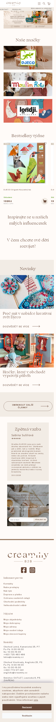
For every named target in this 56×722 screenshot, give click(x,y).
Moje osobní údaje (13, 630)
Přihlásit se (40, 519)
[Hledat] (44, 3)
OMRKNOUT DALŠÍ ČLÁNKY (22, 406)
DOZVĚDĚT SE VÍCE (16, 326)
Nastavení (27, 707)
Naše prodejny (11, 587)
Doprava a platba (13, 594)
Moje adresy (10, 626)
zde (36, 700)
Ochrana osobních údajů (17, 598)
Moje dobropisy (12, 623)
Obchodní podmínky (14, 601)
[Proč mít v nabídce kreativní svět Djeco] (28, 292)
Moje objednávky (13, 619)
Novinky (28, 269)
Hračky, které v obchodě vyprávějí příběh (24, 374)
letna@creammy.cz (14, 657)
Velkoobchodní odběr (15, 605)
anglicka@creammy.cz (16, 672)
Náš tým (8, 591)
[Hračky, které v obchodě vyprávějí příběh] (28, 350)
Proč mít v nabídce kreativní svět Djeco (27, 315)
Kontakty (8, 583)
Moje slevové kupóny (15, 634)
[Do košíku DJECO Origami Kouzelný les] (44, 201)
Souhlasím (27, 715)
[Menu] (39, 3)
